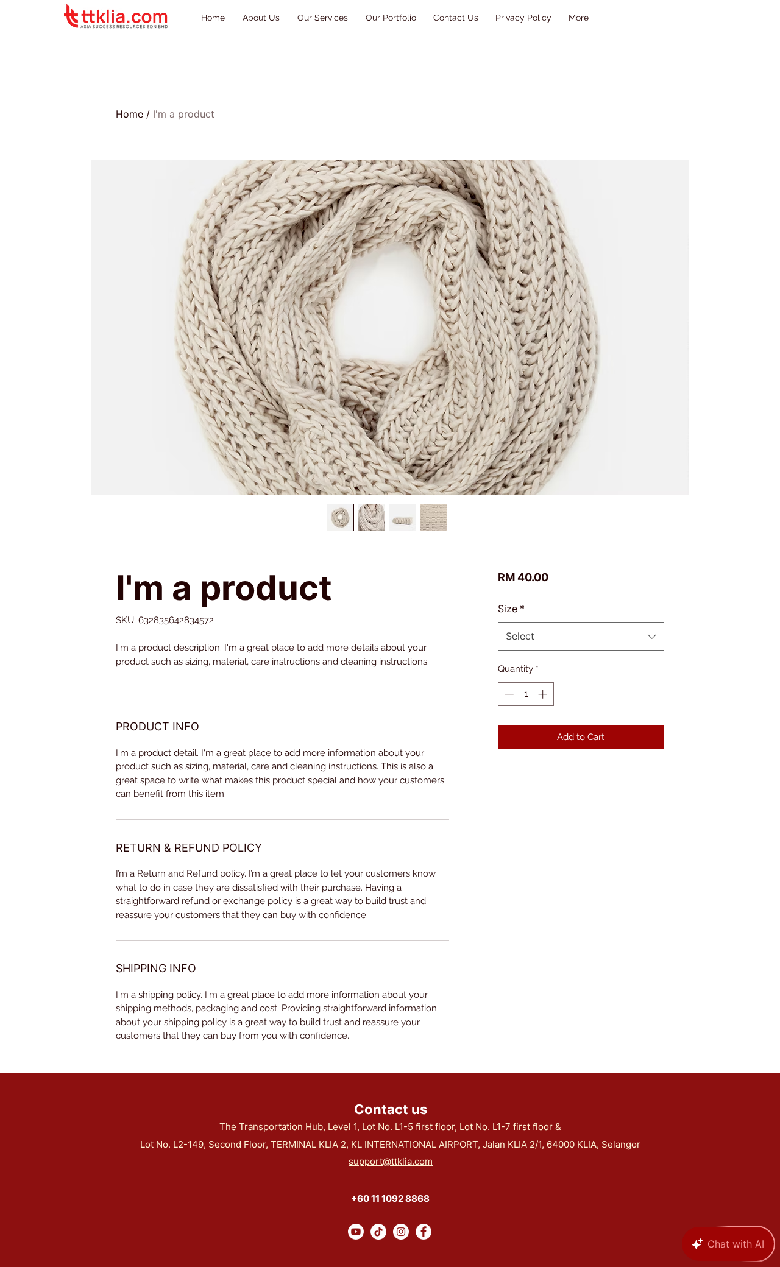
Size (511, 608)
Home (129, 114)
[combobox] (581, 636)
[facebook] (423, 1232)
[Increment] (544, 694)
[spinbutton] (526, 694)
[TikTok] (378, 1232)
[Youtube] (356, 1232)
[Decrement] (508, 694)
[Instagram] (401, 1232)
